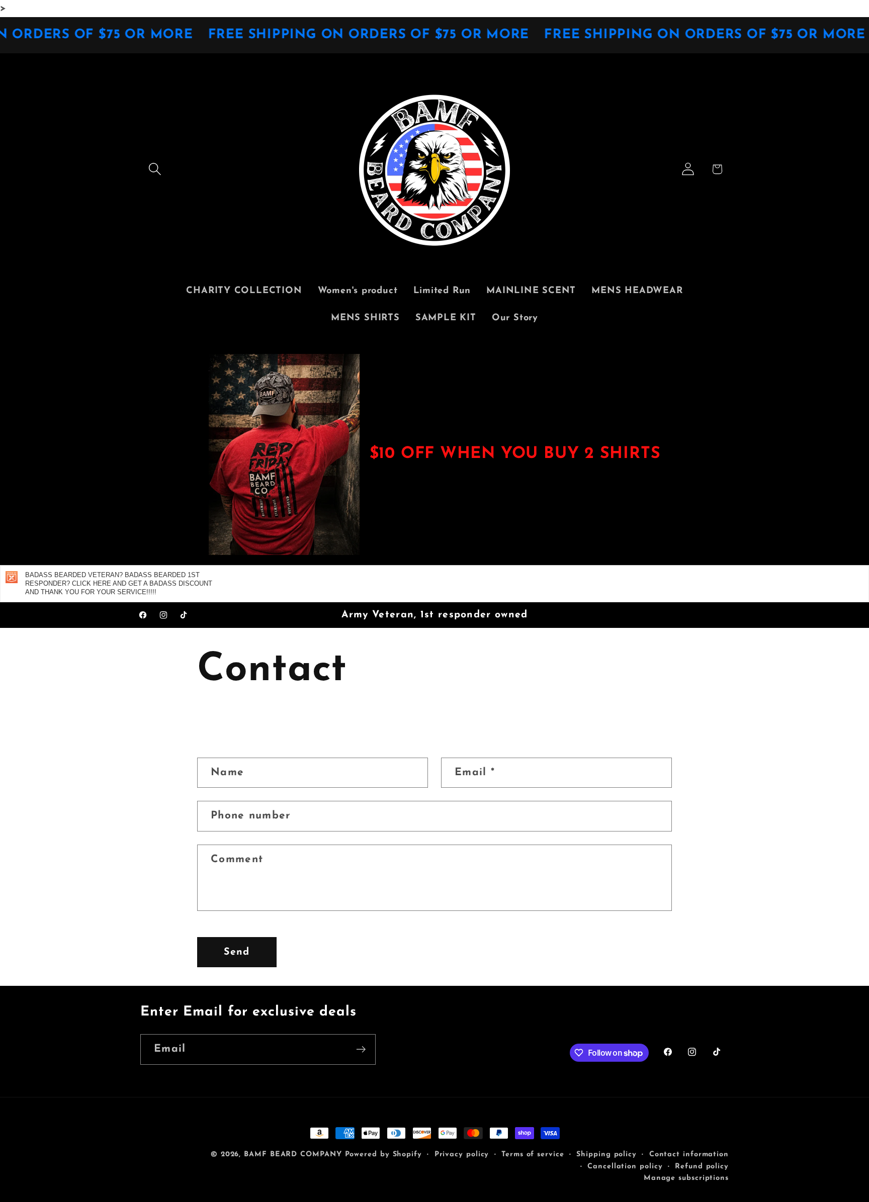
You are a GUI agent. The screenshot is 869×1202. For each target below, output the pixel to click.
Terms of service (532, 1154)
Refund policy (702, 1166)
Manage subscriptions (686, 1178)
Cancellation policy (624, 1166)
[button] (154, 169)
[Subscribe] (360, 1049)
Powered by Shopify (383, 1154)
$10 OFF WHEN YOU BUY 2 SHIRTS (515, 454)
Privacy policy (461, 1154)
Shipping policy (606, 1154)
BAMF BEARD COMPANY (292, 1154)
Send (236, 952)
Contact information (689, 1154)
